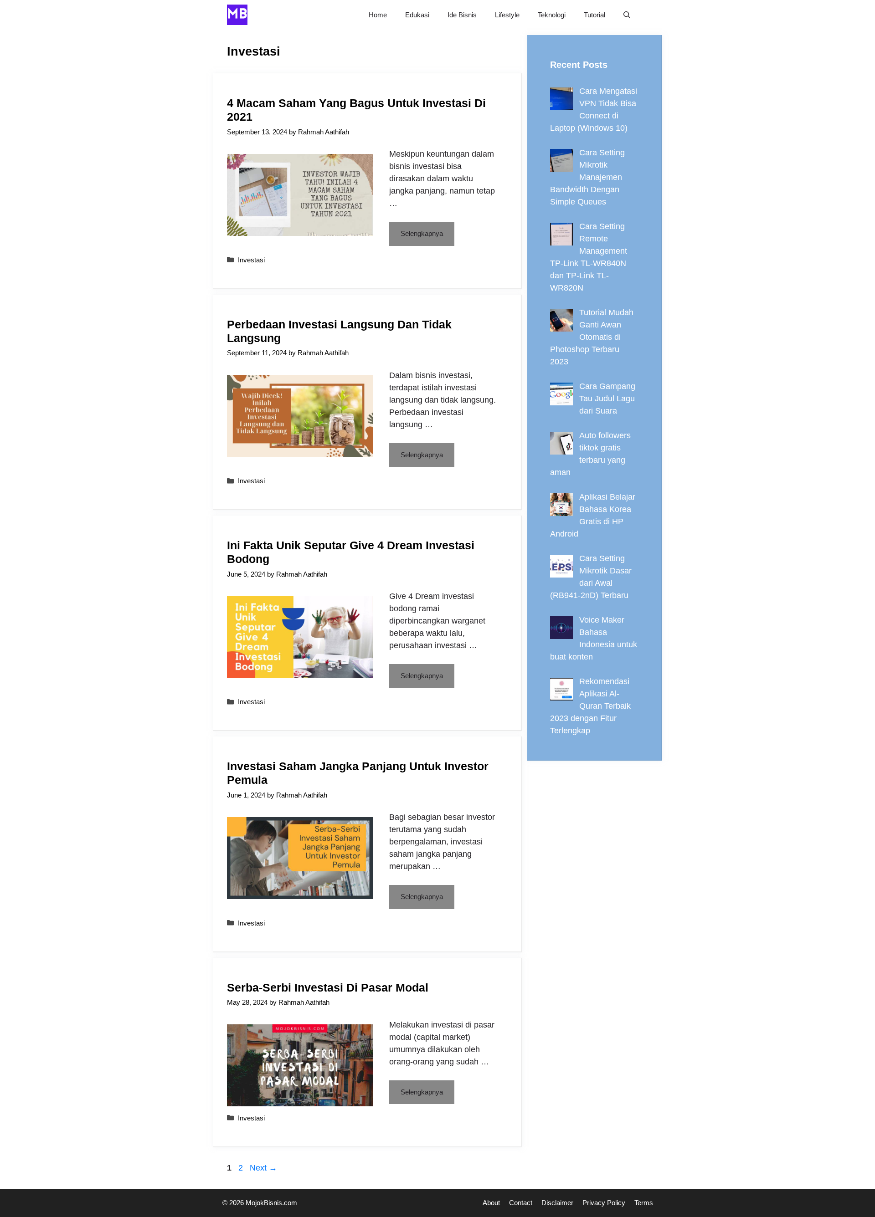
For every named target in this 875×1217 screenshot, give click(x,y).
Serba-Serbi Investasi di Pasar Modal (327, 987)
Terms (643, 1203)
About (491, 1203)
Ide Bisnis (462, 15)
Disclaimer (557, 1203)
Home (378, 15)
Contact (520, 1203)
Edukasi (417, 15)
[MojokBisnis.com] (237, 15)
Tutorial (594, 15)
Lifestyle (507, 15)
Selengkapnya (422, 233)
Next (263, 1167)
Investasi (251, 260)
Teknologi (552, 15)
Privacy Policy (603, 1203)
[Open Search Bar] (626, 15)
